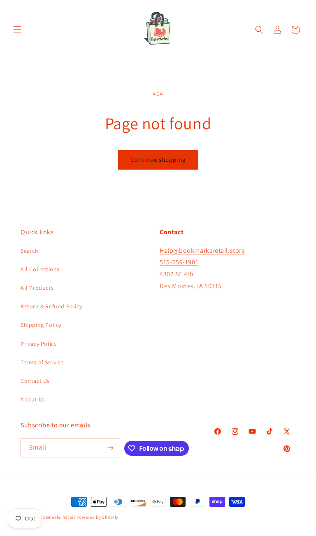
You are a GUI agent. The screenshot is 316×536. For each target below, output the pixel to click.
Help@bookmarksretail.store (202, 250)
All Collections (40, 269)
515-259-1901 (179, 262)
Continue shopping (158, 159)
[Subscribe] (111, 447)
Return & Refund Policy (51, 306)
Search (30, 250)
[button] (17, 30)
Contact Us (35, 381)
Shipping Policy (41, 325)
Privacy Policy (38, 343)
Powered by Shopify (98, 517)
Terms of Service (42, 362)
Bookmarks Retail (56, 517)
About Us (33, 399)
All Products (37, 287)
